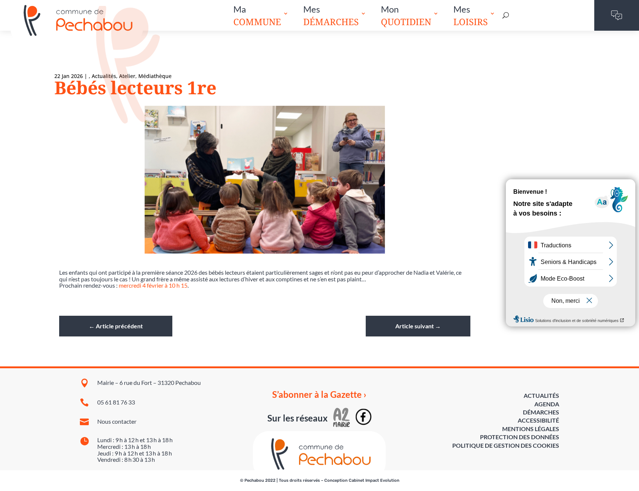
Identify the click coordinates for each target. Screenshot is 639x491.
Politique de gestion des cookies (505, 445)
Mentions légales (530, 428)
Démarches (541, 412)
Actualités (541, 395)
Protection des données (519, 436)
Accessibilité (538, 420)
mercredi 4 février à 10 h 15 (153, 285)
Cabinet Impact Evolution (374, 480)
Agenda (546, 403)
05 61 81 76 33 (116, 402)
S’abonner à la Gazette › (319, 394)
